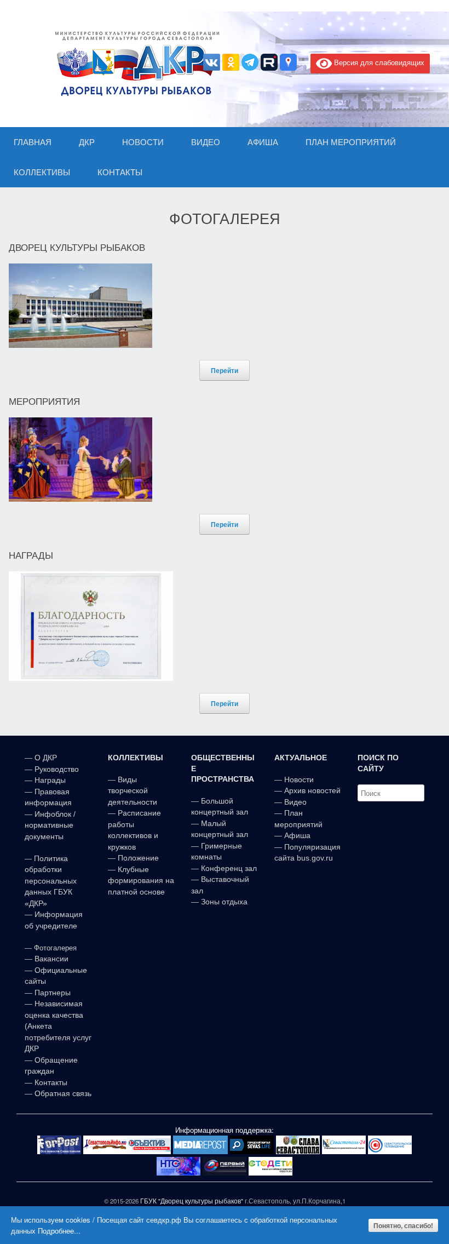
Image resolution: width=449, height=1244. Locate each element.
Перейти (224, 370)
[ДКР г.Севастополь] (134, 63)
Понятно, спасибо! (403, 1225)
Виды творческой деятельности (132, 790)
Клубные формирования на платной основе (141, 880)
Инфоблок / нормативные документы (50, 825)
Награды (50, 780)
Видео (295, 802)
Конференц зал (229, 868)
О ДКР (45, 757)
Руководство (56, 769)
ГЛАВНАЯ (32, 142)
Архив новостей (312, 790)
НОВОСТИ (143, 142)
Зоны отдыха (224, 901)
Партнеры (52, 992)
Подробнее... (59, 1230)
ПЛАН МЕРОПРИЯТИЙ (351, 142)
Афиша (297, 835)
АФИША (262, 142)
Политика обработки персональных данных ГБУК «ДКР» (51, 881)
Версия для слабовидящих (378, 62)
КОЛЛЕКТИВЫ (42, 172)
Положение (138, 857)
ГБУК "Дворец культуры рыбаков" (191, 1200)
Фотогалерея (55, 948)
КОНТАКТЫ (119, 172)
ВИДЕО (205, 142)
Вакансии (51, 958)
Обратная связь (61, 1093)
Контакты (49, 1082)
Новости (299, 779)
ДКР (87, 142)
